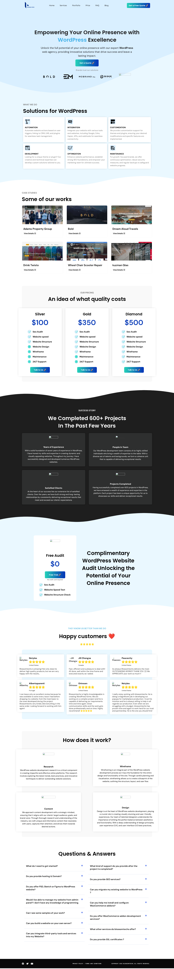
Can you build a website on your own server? (49, 923)
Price (88, 5)
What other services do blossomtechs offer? (113, 929)
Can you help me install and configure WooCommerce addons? (109, 904)
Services (63, 5)
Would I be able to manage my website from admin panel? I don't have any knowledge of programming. (52, 901)
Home (51, 5)
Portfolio (76, 5)
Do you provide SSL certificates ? (107, 939)
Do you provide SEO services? (105, 879)
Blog (107, 5)
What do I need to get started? (42, 866)
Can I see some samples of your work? (45, 913)
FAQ (97, 5)
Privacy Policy (78, 963)
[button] (54, 866)
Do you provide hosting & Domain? (44, 876)
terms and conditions (93, 963)
